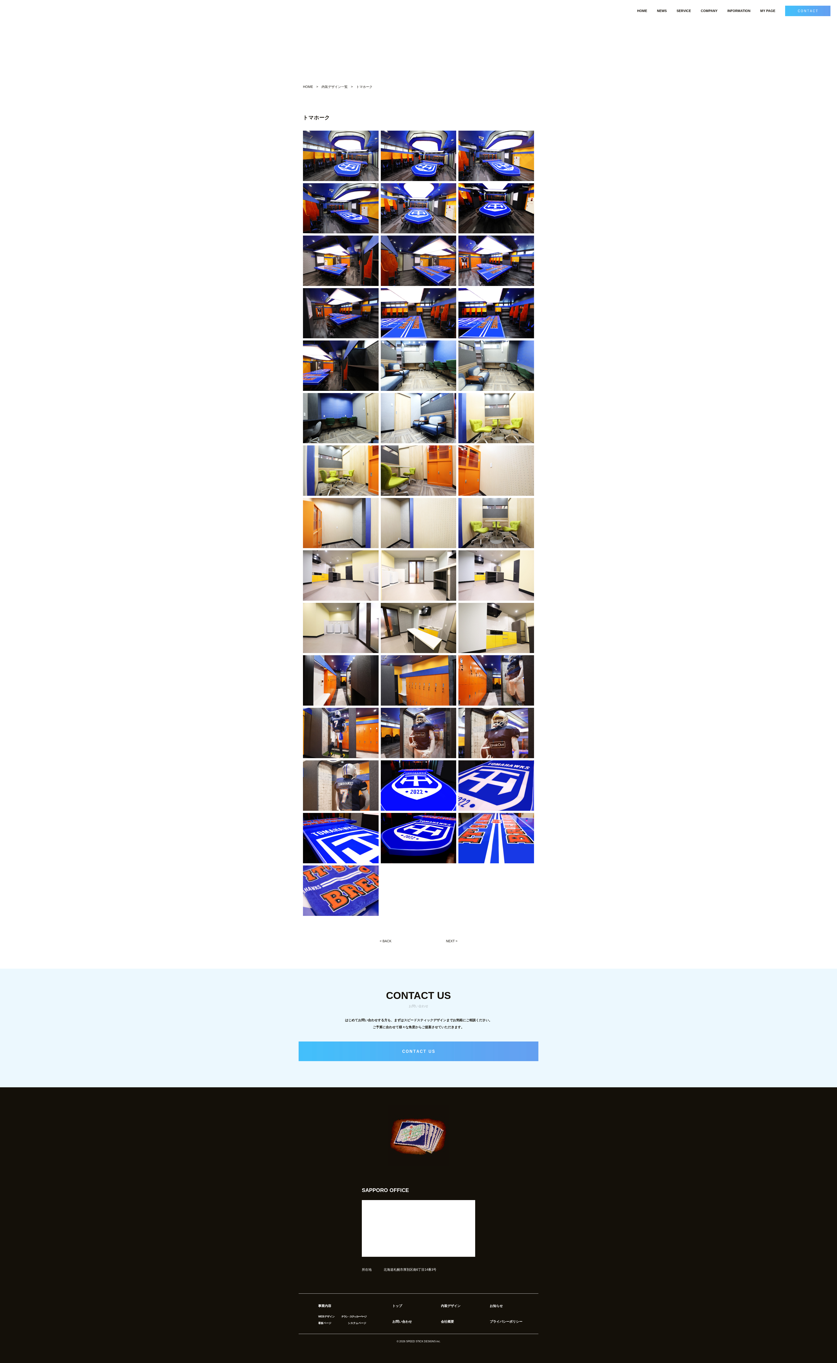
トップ (397, 1306)
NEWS (662, 11)
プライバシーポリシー (506, 1321)
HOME (642, 11)
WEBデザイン (326, 1316)
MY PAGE (767, 11)
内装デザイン (451, 1306)
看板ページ (324, 1323)
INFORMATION (738, 11)
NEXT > (452, 941)
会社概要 (447, 1321)
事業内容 (324, 1306)
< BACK (385, 941)
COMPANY (709, 11)
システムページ (357, 1323)
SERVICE (684, 11)
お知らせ (496, 1306)
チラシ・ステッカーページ (353, 1316)
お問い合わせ (402, 1321)
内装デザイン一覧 (335, 87)
